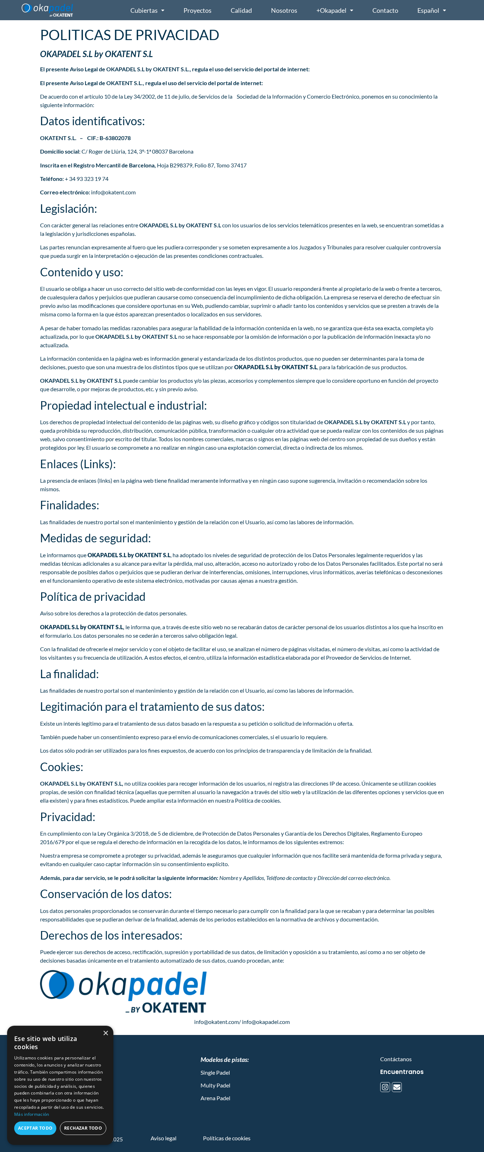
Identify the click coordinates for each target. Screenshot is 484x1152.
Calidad (241, 10)
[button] (147, 10)
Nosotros (284, 10)
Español (428, 10)
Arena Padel (215, 1098)
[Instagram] (385, 1087)
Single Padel (215, 1072)
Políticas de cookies (227, 1138)
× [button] (105, 1033)
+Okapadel (331, 10)
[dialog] (60, 1085)
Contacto (385, 10)
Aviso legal (163, 1138)
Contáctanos (396, 1059)
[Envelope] (397, 1087)
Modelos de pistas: (225, 1059)
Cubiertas (144, 10)
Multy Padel (215, 1085)
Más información (31, 1114)
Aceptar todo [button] (35, 1128)
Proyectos (198, 10)
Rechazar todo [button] (83, 1128)
